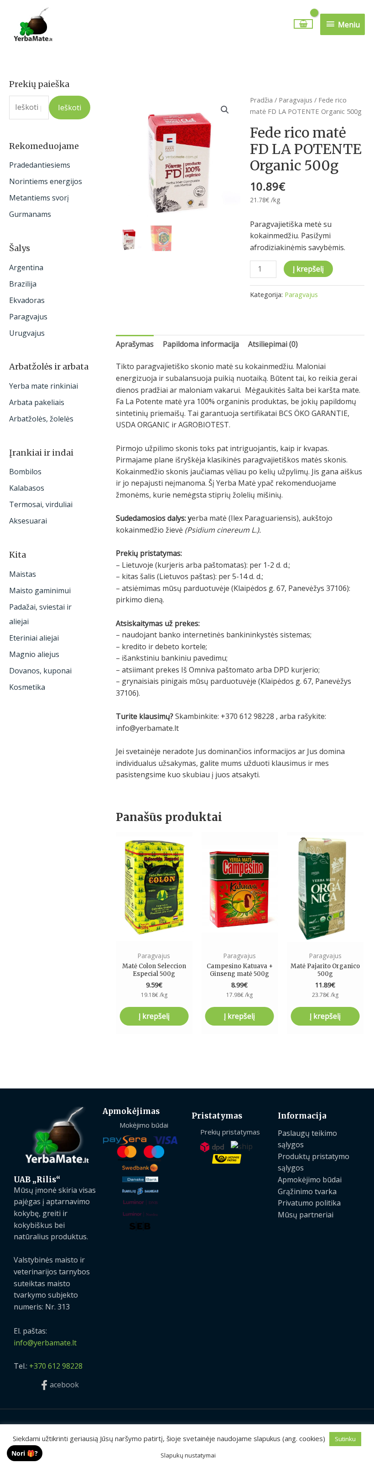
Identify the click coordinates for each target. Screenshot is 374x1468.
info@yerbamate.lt (45, 1343)
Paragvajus (28, 317)
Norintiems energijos (45, 181)
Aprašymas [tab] (135, 344)
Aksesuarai (28, 521)
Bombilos (25, 472)
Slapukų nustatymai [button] (188, 1455)
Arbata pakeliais (36, 402)
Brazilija (22, 284)
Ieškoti (69, 108)
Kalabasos (26, 488)
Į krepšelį (308, 269)
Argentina (26, 267)
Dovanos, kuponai (40, 671)
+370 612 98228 (56, 1366)
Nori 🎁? (24, 1453)
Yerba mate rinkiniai (43, 386)
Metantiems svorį (39, 198)
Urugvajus (27, 333)
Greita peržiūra (154, 937)
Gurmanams (30, 214)
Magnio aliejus (34, 654)
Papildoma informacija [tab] (201, 344)
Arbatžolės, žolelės (41, 419)
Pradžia (261, 99)
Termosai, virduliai (41, 504)
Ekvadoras (27, 300)
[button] (225, 110)
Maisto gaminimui (40, 590)
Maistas (22, 574)
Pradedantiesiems (39, 165)
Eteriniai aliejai (34, 638)
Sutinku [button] (345, 1439)
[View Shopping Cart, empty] (303, 24)
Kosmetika (27, 687)
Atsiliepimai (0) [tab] (273, 344)
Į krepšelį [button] (154, 1016)
